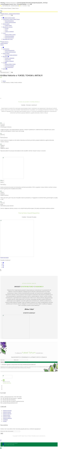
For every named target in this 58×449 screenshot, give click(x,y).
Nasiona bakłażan (7, 418)
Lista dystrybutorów (9, 50)
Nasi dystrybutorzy (9, 21)
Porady (6, 28)
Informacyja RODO (9, 37)
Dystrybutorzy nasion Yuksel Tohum (11, 19)
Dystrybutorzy (6, 49)
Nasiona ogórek (7, 412)
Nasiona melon (6, 416)
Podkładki (5, 419)
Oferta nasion (6, 24)
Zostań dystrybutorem (10, 22)
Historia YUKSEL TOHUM (10, 34)
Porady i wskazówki (9, 58)
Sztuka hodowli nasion (9, 17)
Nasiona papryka (7, 413)
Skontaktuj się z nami (8, 39)
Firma (6, 30)
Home (4, 81)
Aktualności (5, 56)
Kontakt (4, 68)
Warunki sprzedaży (9, 36)
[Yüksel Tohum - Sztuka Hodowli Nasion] (10, 13)
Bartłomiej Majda (4, 257)
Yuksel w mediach (9, 31)
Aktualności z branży (7, 27)
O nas (4, 33)
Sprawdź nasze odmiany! (11, 55)
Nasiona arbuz (6, 415)
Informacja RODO (9, 67)
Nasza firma (8, 59)
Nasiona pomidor (7, 410)
